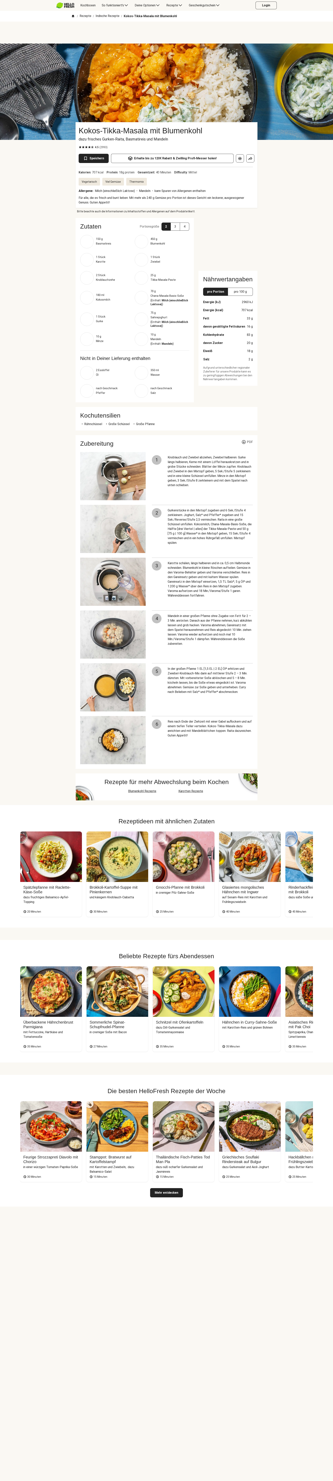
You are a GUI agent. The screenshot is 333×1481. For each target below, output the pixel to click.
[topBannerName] (166, 32)
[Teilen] (250, 158)
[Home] (73, 16)
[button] (134, 226)
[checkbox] (80, 147)
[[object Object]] (240, 158)
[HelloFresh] (65, 5)
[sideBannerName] (228, 242)
